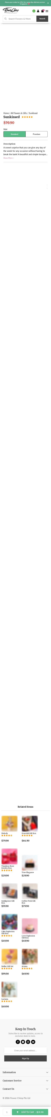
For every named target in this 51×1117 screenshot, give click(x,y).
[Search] (5, 19)
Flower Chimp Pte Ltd (20, 1098)
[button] (27, 117)
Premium (36, 134)
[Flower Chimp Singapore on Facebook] (18, 1042)
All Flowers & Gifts (19, 113)
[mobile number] (33, 11)
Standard (14, 134)
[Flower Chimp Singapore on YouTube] (23, 1042)
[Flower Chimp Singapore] (11, 11)
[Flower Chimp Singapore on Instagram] (28, 1042)
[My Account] (38, 11)
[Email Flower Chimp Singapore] (33, 1042)
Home (6, 113)
